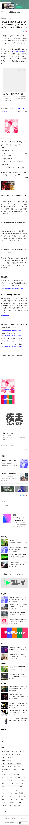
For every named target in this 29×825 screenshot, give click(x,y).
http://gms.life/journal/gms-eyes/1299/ (11, 341)
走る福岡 (4, 754)
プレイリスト (5, 784)
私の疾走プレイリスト (14, 754)
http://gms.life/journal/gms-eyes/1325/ (11, 346)
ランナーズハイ (15, 784)
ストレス (9, 787)
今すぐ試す (19, 6)
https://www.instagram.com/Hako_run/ (12, 288)
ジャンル (4, 777)
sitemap (11, 790)
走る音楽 (21, 793)
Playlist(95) (13, 445)
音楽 (23, 796)
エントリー (5, 793)
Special (4, 774)
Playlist (4, 805)
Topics (9, 805)
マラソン (4, 790)
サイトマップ (5, 811)
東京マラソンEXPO (7, 766)
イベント (4, 780)
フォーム (17, 780)
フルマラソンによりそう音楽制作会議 (11, 763)
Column (12, 802)
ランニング (5, 802)
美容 (22, 784)
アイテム (15, 757)
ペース (10, 780)
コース (17, 799)
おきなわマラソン (18, 766)
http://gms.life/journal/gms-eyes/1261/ (11, 335)
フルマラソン (17, 774)
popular (17, 790)
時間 (3, 787)
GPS (21, 787)
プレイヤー (5, 799)
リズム (9, 774)
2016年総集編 (5, 751)
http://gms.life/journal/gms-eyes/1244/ (11, 330)
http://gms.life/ (5, 316)
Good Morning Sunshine (17, 51)
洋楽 (19, 805)
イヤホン (15, 787)
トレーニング (13, 796)
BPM (25, 777)
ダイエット (5, 796)
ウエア (19, 777)
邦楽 (14, 805)
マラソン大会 (13, 793)
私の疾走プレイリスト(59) (6, 445)
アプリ (11, 799)
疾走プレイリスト (6, 757)
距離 (22, 780)
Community (14, 751)
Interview (18, 802)
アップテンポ (12, 777)
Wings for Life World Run (8, 760)
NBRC (21, 751)
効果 (22, 799)
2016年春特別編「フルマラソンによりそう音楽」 (13, 770)
